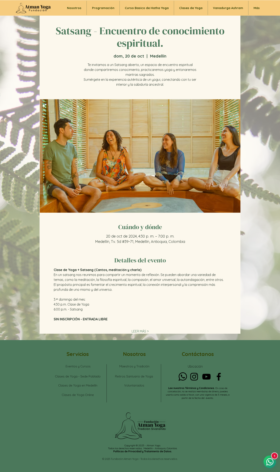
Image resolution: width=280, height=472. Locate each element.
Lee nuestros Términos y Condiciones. (191, 388)
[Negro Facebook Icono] (219, 377)
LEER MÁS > (140, 331)
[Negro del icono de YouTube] (206, 377)
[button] (191, 8)
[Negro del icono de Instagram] (194, 377)
